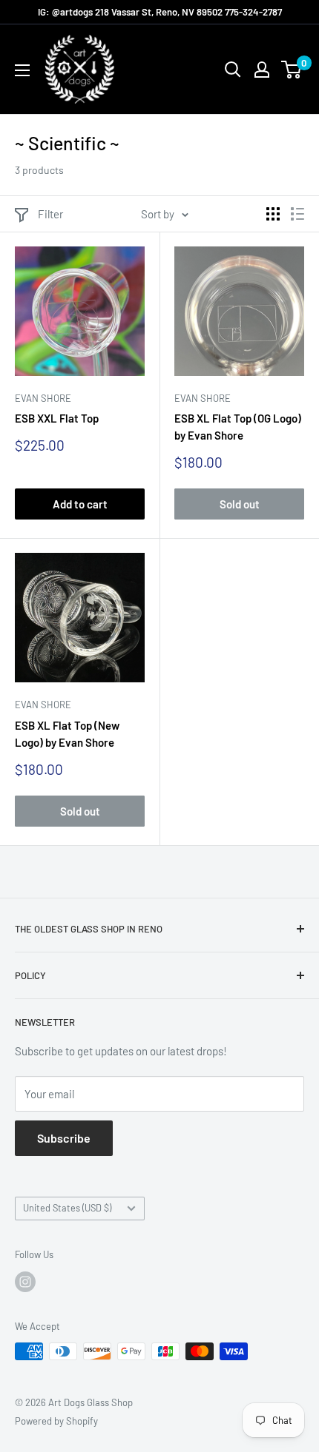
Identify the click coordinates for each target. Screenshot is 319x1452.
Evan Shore (43, 398)
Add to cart (80, 504)
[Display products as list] (297, 214)
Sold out (240, 504)
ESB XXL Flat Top (57, 418)
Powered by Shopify (56, 1421)
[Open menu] (22, 70)
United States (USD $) (67, 1208)
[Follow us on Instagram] (25, 1281)
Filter (50, 214)
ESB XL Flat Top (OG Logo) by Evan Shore (237, 426)
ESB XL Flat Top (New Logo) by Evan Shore (67, 734)
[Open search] (233, 69)
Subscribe (64, 1138)
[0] (292, 69)
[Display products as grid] (273, 214)
